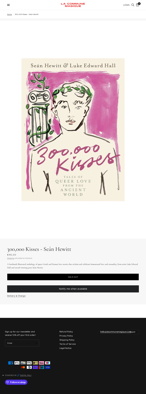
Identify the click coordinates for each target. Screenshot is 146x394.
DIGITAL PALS (25, 375)
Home (9, 14)
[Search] (132, 5)
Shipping (10, 258)
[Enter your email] (36, 343)
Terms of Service (67, 344)
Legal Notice (65, 348)
